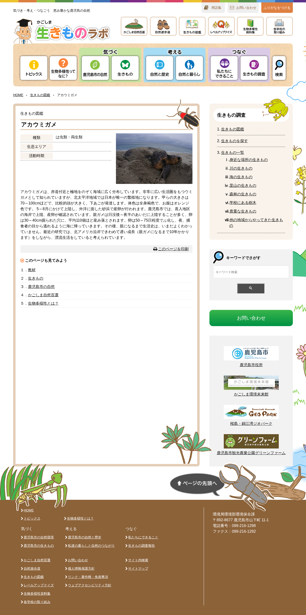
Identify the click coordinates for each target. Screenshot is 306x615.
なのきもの (249, 160)
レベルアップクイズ (221, 26)
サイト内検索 (138, 560)
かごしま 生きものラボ (61, 31)
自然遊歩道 (32, 568)
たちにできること (224, 68)
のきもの (241, 177)
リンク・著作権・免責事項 (88, 577)
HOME (18, 95)
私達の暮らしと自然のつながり (91, 545)
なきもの (243, 211)
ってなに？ (63, 68)
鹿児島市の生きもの (39, 545)
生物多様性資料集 (37, 593)
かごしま (134, 26)
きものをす (234, 141)
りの (95, 68)
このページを (173, 249)
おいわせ (246, 8)
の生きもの (241, 168)
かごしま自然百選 (37, 560)
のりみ (279, 26)
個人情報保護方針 (81, 568)
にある (243, 203)
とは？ (43, 303)
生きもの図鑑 (34, 577)
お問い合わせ (78, 560)
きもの (192, 26)
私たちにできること (143, 537)
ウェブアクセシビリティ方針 (89, 585)
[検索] (279, 68)
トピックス (33, 68)
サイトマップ (138, 568)
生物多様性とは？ (80, 518)
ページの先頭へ (197, 484)
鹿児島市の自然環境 (39, 537)
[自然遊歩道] (163, 26)
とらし (189, 68)
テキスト (250, 26)
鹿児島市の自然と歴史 (84, 537)
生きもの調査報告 (141, 545)
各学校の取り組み (37, 602)
